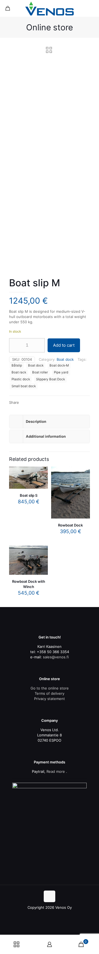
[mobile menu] (91, 8)
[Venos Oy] (49, 8)
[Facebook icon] (44, 915)
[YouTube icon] (50, 915)
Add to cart (64, 345)
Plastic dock (21, 379)
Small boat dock (24, 386)
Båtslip (17, 365)
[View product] (41, 481)
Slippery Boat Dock (50, 379)
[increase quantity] (38, 345)
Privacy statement (49, 698)
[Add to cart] (41, 473)
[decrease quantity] (15, 345)
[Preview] (83, 489)
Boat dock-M (59, 365)
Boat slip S (28, 495)
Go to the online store (50, 688)
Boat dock (65, 359)
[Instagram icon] (55, 915)
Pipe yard (61, 372)
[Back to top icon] (49, 896)
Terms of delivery (49, 693)
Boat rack (19, 372)
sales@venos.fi (56, 657)
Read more (55, 771)
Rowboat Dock (70, 525)
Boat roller (40, 372)
